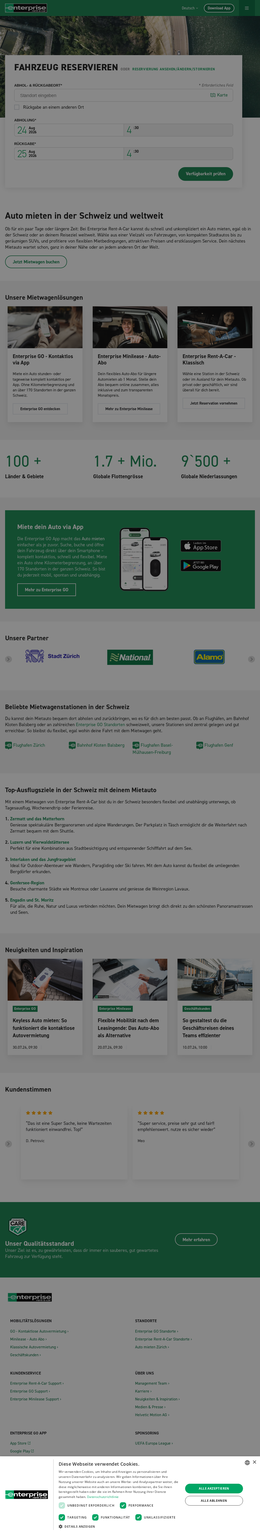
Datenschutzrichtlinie (103, 1497)
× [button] (254, 1462)
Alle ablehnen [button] (214, 1500)
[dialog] (130, 1494)
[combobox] (247, 1462)
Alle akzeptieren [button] (214, 1488)
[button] (119, 1526)
